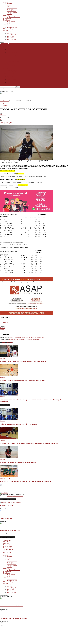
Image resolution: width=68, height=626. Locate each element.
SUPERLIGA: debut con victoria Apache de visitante (18, 462)
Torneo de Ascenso (12, 8)
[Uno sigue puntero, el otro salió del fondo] (4, 615)
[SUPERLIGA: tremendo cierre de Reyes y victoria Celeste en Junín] (9, 376)
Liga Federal (6, 20)
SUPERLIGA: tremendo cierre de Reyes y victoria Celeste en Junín (22, 381)
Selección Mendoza (12, 26)
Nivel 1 (9, 5)
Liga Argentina (7, 18)
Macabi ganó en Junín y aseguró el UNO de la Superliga (24, 339)
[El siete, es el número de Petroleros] (4, 602)
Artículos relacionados (6, 342)
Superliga (9, 3)
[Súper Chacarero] (4, 515)
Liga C (8, 23)
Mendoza (5, 2)
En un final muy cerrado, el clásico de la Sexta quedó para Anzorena (26, 337)
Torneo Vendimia (11, 11)
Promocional (10, 9)
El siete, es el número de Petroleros (11, 606)
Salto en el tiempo (11, 39)
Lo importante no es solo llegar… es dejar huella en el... (18, 424)
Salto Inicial (3, 115)
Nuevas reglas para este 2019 (10, 531)
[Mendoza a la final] (10, 502)
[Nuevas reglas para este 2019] (4, 527)
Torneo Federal (11, 21)
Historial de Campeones (9, 29)
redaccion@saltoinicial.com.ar (15, 496)
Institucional (10, 31)
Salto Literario (10, 36)
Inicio (1, 101)
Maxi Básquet (10, 37)
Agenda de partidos (12, 12)
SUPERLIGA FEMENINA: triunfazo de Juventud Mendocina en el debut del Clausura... (30, 443)
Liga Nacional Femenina (13, 17)
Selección (5, 24)
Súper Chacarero (6, 518)
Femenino (6, 15)
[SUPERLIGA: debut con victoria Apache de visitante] (9, 457)
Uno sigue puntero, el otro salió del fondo (14, 618)
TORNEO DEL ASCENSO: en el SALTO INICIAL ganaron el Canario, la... (26, 481)
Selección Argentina (12, 27)
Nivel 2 (9, 6)
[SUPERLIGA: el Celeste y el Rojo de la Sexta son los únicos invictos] (9, 357)
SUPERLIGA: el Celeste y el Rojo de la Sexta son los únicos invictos (23, 361)
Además (5, 30)
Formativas (9, 14)
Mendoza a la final (6, 505)
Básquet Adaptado (11, 34)
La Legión (9, 33)
